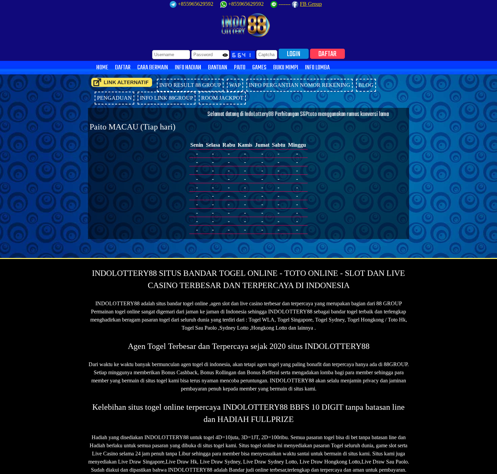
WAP (235, 85)
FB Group (311, 4)
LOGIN (293, 54)
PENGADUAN (114, 98)
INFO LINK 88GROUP (166, 98)
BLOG (366, 85)
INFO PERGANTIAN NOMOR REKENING (299, 85)
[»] (121, 82)
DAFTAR (327, 54)
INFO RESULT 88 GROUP (190, 85)
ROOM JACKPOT (222, 98)
